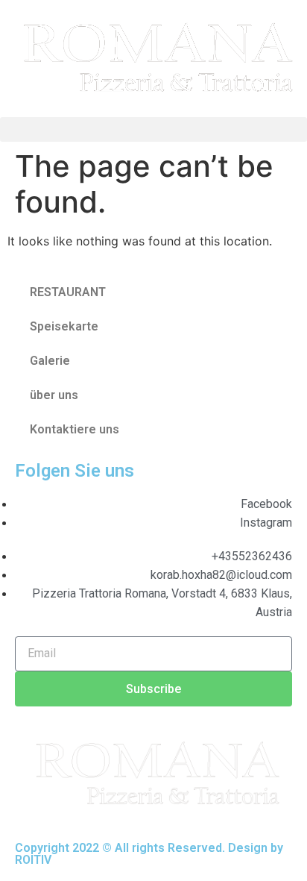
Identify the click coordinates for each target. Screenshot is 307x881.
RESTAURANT (68, 292)
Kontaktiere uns (74, 429)
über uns (54, 395)
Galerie (50, 361)
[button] (153, 129)
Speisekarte (64, 326)
